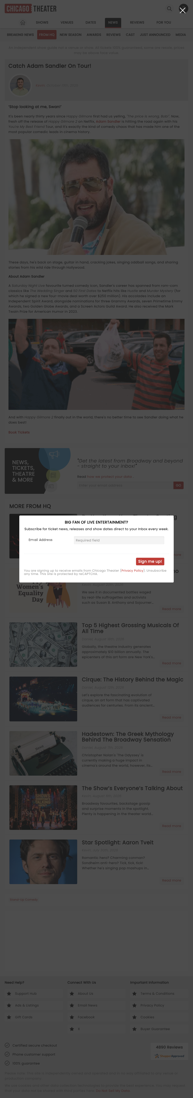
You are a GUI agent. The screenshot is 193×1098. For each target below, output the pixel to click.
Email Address (40, 539)
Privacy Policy (132, 570)
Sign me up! (150, 561)
